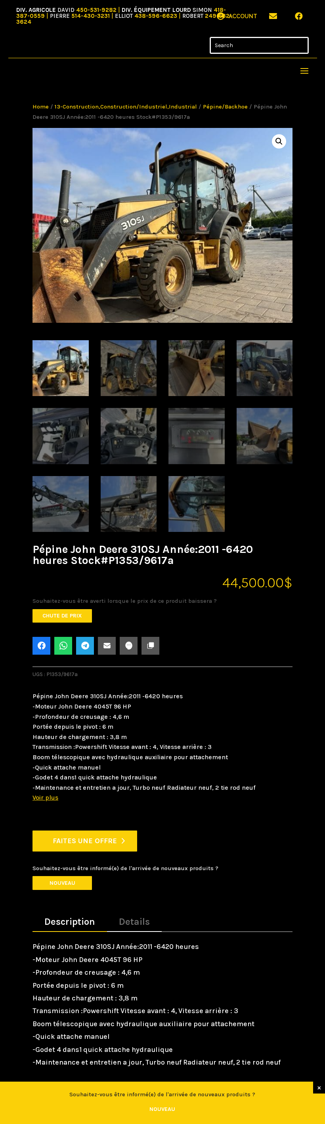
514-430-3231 (90, 15)
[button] (279, 141)
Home (40, 106)
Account (243, 16)
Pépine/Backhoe (225, 106)
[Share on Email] (107, 646)
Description (69, 921)
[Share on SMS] (129, 646)
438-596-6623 (155, 15)
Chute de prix (62, 615)
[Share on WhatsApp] (63, 646)
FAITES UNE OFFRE (85, 840)
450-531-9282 (96, 9)
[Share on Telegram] (85, 646)
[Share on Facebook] (41, 646)
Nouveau (62, 883)
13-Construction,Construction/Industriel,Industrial (126, 106)
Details (134, 921)
